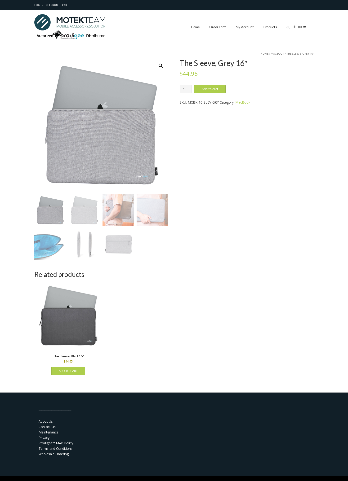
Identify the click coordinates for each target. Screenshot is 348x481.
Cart (65, 5)
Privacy (44, 437)
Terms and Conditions (55, 448)
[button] (160, 65)
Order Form (217, 27)
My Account (245, 27)
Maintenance (48, 432)
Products (270, 27)
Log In (38, 5)
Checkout (53, 5)
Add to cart (209, 89)
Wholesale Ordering (54, 454)
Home (195, 27)
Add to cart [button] (68, 371)
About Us (46, 421)
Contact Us (47, 426)
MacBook (277, 53)
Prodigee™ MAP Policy (56, 443)
